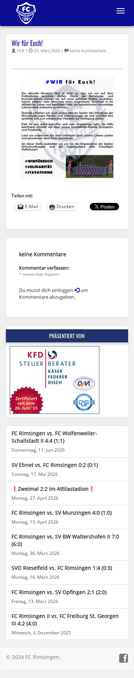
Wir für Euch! (27, 43)
